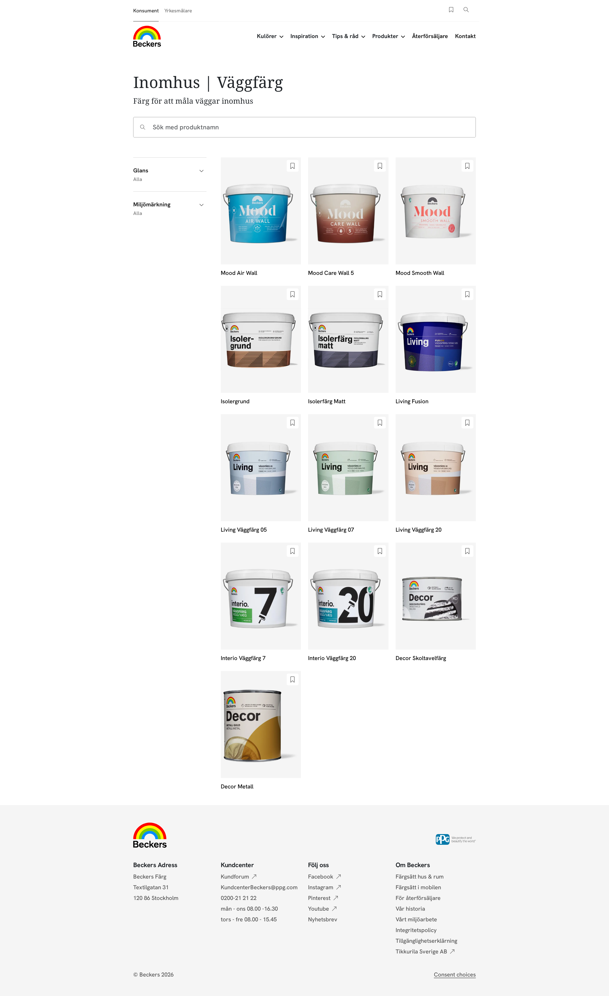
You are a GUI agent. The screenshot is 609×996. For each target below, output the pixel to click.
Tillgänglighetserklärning (426, 940)
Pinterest (319, 898)
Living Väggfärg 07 (331, 529)
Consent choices (455, 974)
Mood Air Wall (239, 273)
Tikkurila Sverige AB (421, 951)
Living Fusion (412, 401)
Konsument (146, 10)
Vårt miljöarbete (416, 919)
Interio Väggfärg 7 (243, 658)
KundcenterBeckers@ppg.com (260, 887)
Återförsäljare (430, 36)
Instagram (320, 887)
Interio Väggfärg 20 (332, 658)
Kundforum (235, 876)
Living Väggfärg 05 (244, 529)
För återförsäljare (418, 898)
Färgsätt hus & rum (420, 876)
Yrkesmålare (178, 10)
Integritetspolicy (416, 930)
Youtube (318, 908)
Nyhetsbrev (322, 919)
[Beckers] (147, 36)
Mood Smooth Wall (420, 273)
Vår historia (410, 908)
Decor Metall (237, 786)
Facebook (320, 876)
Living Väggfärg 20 (419, 529)
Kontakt (465, 36)
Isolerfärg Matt (326, 401)
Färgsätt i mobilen (418, 887)
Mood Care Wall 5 (331, 273)
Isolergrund (235, 401)
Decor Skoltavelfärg (421, 658)
